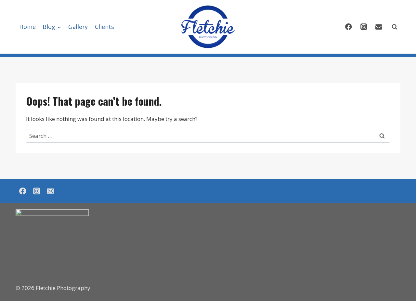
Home (27, 27)
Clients (104, 27)
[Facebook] (348, 26)
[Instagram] (363, 26)
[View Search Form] (394, 27)
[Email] (378, 26)
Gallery (78, 27)
